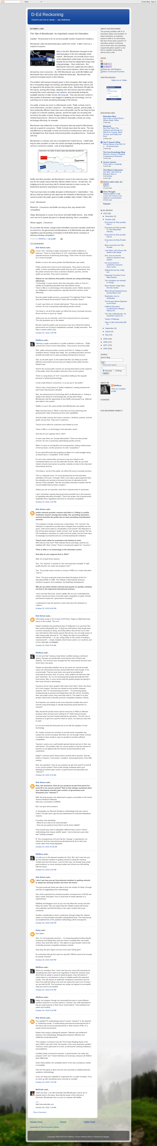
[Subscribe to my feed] (102, 61)
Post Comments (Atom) (50, 1127)
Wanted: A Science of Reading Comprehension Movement (114, 155)
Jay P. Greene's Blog (111, 142)
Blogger (106, 1137)
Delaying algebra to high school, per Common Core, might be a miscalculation (112, 196)
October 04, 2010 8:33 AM (46, 645)
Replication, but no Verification (112, 297)
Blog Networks (114, 99)
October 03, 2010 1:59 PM (46, 502)
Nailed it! (106, 186)
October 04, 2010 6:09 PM (46, 960)
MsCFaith (40, 1089)
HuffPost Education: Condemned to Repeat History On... (114, 308)
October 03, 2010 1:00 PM (46, 333)
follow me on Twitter (119, 80)
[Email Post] (61, 239)
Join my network (113, 96)
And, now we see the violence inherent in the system (115, 257)
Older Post (89, 1122)
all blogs (118, 371)
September (109, 328)
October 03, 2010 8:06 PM (46, 608)
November (109, 216)
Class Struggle (109, 192)
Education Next (109, 116)
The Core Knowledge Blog (114, 152)
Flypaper (107, 204)
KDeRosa (39, 340)
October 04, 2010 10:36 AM (46, 847)
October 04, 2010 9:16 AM (46, 775)
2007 (105, 345)
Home (63, 1122)
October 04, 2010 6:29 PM (46, 990)
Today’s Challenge (112, 319)
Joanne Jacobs (109, 162)
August (108, 331)
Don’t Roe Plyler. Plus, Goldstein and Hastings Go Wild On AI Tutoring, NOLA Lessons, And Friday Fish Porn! (112, 132)
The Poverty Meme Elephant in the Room (116, 302)
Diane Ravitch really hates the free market (115, 287)
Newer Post (36, 1122)
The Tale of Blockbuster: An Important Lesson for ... (115, 315)
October (108, 219)
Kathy (38, 930)
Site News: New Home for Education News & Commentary (112, 174)
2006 (105, 348)
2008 (105, 342)
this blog (108, 371)
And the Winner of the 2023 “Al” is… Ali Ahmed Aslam (114, 145)
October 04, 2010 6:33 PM (46, 1010)
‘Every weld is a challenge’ (112, 164)
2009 (105, 339)
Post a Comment (39, 1112)
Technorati (107, 365)
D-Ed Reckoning (47, 14)
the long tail (63, 95)
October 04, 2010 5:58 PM (46, 923)
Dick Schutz (41, 248)
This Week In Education (113, 170)
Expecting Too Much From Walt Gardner (115, 276)
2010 (105, 213)
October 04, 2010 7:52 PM (46, 1082)
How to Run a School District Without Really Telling (113, 119)
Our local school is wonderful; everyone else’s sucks (113, 265)
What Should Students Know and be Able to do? (116, 292)
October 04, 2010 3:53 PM (46, 870)
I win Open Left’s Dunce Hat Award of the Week (115, 251)
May (107, 335)
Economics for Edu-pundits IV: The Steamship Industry (115, 229)
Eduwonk (107, 126)
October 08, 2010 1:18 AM (46, 1107)
